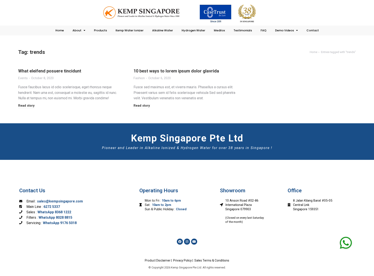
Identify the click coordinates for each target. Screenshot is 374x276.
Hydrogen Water (193, 30)
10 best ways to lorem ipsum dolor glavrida (176, 71)
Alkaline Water (162, 30)
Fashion (139, 78)
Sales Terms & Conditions (211, 260)
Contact (312, 30)
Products (100, 30)
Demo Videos (284, 30)
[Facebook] (180, 242)
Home (59, 30)
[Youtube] (194, 242)
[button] (345, 242)
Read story (26, 106)
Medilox (219, 30)
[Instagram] (187, 242)
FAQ (263, 30)
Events (23, 78)
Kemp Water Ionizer (129, 30)
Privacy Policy (182, 260)
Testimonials (243, 30)
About (77, 30)
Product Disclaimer (158, 260)
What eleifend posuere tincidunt (49, 71)
